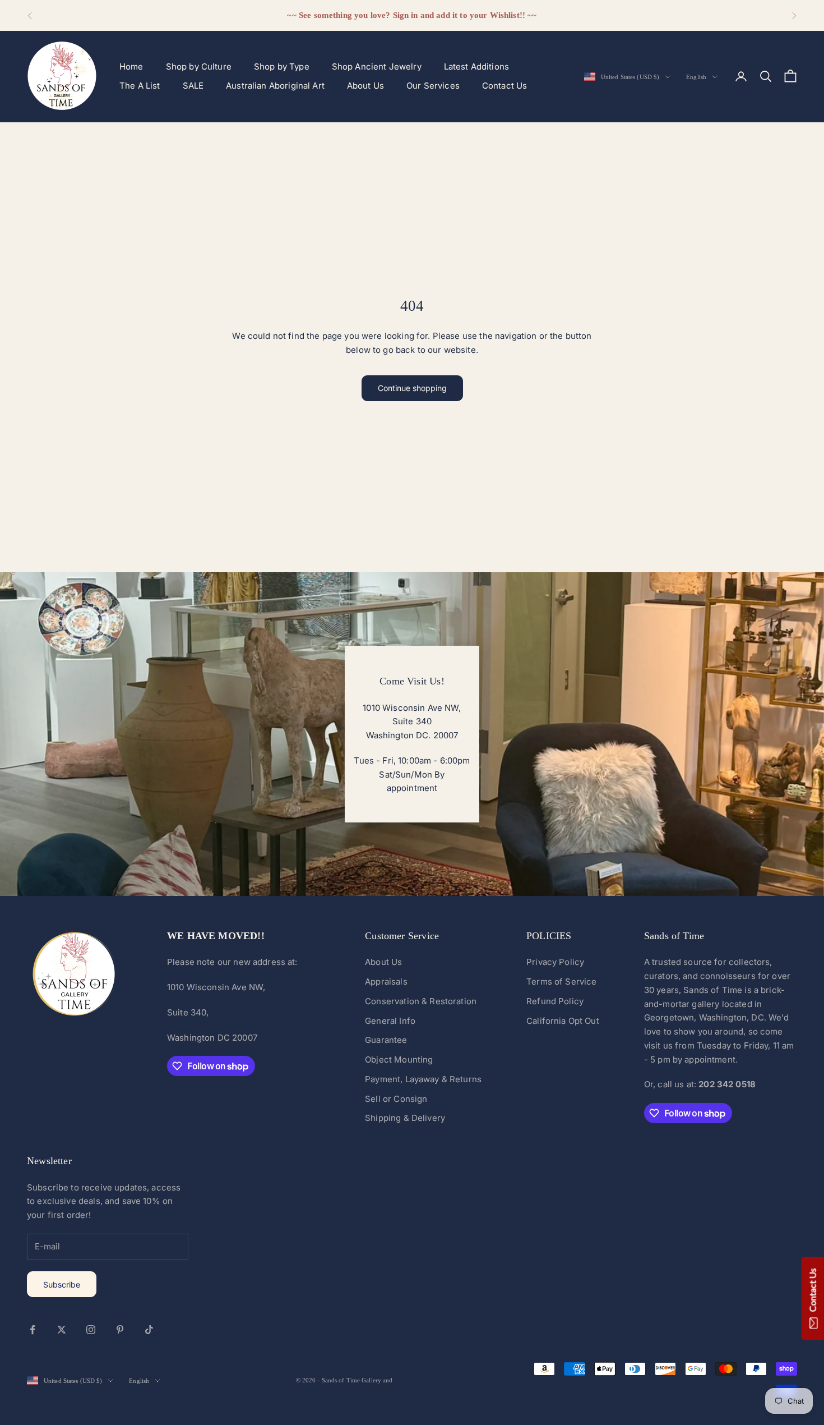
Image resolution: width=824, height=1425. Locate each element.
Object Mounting (399, 1059)
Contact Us (504, 85)
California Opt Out (562, 1020)
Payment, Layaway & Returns (423, 1079)
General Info (390, 1020)
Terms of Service (561, 981)
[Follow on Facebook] (32, 1329)
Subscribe (61, 1284)
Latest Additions (476, 66)
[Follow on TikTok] (149, 1329)
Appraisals (386, 981)
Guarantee (386, 1040)
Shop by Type (281, 66)
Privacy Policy (555, 962)
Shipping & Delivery (405, 1118)
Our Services (433, 85)
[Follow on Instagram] (90, 1329)
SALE (193, 85)
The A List (139, 85)
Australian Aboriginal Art (275, 85)
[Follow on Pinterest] (120, 1329)
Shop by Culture (199, 66)
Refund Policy (555, 1001)
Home (131, 66)
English (696, 76)
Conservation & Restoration (420, 1001)
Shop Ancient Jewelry (377, 66)
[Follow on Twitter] (61, 1329)
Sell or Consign (396, 1098)
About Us (365, 85)
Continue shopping (412, 388)
